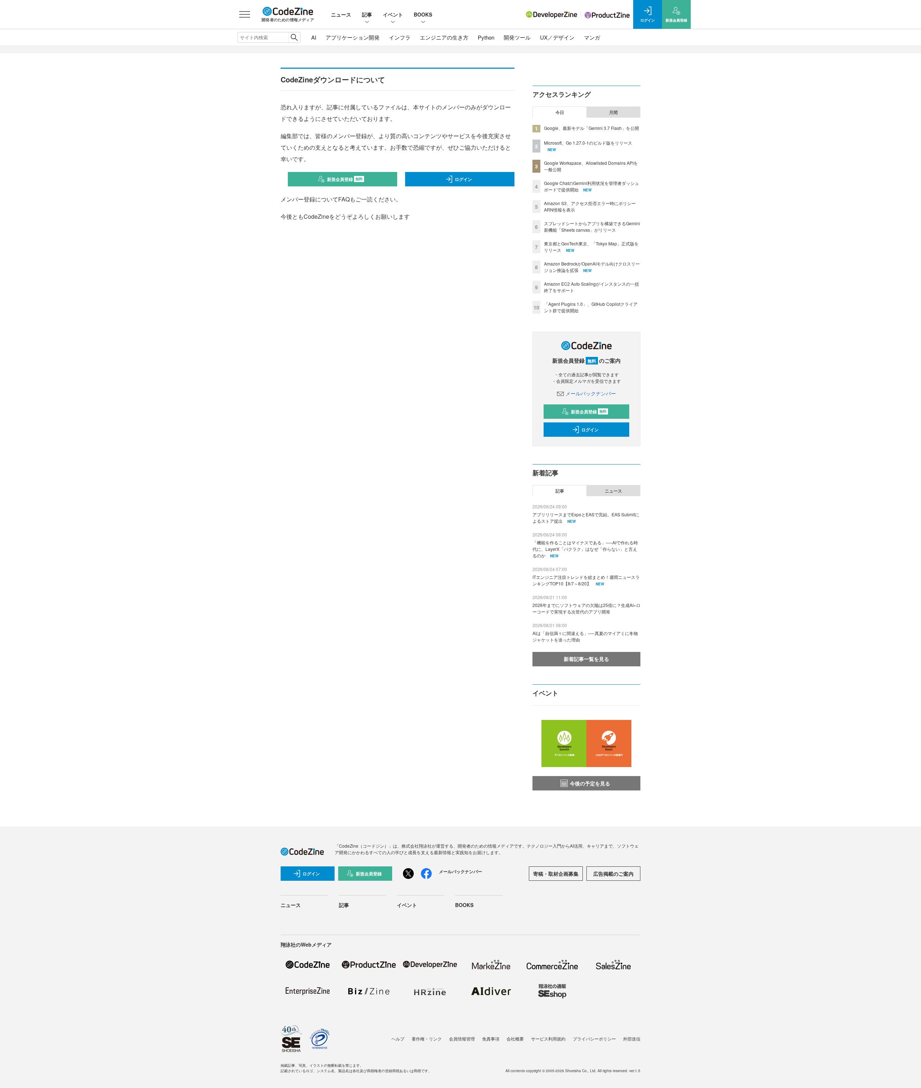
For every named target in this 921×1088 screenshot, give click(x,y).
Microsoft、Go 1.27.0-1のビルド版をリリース (588, 143)
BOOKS (423, 14)
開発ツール (517, 37)
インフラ (399, 37)
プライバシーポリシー (594, 1038)
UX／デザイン (557, 37)
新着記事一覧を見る (586, 658)
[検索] (294, 37)
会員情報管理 (462, 1038)
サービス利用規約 (548, 1038)
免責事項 (490, 1038)
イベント (393, 14)
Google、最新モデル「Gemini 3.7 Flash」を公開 (591, 128)
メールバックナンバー (591, 393)
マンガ (592, 37)
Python (486, 37)
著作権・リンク (427, 1038)
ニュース (341, 14)
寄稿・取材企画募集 (556, 873)
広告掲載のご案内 (613, 873)
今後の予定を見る (590, 783)
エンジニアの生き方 (444, 37)
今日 (559, 112)
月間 (613, 112)
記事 (367, 14)
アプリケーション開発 (353, 37)
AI (313, 37)
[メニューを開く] (244, 14)
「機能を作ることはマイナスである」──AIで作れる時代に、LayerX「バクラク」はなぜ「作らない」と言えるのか (585, 548)
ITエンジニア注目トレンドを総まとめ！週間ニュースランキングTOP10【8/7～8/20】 (586, 580)
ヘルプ (397, 1038)
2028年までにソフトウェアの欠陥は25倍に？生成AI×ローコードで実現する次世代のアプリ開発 (586, 608)
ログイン (463, 179)
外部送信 (631, 1038)
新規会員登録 (345, 179)
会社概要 (515, 1038)
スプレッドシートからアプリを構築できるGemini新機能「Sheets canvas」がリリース (592, 226)
